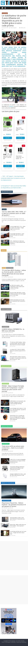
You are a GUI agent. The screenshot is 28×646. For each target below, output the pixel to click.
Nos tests (4, 209)
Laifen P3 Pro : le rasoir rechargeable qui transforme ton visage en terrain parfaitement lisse (18, 461)
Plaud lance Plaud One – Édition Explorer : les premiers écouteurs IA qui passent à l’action (14, 504)
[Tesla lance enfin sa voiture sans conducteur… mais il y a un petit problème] (14, 429)
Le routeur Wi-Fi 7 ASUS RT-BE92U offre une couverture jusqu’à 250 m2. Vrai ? (17, 351)
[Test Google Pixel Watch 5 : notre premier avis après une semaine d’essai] (5, 233)
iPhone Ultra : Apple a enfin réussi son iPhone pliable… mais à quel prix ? (18, 525)
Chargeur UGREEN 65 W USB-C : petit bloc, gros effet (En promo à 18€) (18, 474)
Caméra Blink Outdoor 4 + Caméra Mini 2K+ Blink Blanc (7, 129)
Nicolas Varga (12, 216)
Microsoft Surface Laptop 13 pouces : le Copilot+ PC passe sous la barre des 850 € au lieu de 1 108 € (18, 358)
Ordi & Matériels (10, 267)
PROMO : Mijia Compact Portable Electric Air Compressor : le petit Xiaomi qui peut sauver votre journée (13, 388)
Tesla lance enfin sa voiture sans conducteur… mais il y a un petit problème (13, 448)
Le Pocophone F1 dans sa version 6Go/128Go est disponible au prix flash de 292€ (13, 186)
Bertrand (11, 277)
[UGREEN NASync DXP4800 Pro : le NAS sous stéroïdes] (14, 312)
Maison (3, 267)
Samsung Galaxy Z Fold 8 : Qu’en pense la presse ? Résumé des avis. (17, 518)
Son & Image (4, 13)
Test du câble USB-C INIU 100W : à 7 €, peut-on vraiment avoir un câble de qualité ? (14, 213)
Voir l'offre (7, 137)
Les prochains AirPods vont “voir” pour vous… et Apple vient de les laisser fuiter (18, 533)
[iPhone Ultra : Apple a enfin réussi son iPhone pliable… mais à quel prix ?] (5, 524)
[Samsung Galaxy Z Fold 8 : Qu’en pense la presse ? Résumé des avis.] (5, 517)
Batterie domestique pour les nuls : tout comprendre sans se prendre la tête (17, 301)
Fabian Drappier (13, 27)
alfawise (21, 27)
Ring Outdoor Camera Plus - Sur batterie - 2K (20, 157)
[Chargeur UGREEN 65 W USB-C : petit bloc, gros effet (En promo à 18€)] (5, 473)
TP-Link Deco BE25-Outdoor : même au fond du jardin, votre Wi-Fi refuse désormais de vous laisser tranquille (14, 272)
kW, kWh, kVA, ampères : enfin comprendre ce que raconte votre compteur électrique (17, 286)
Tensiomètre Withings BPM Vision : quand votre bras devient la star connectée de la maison (17, 468)
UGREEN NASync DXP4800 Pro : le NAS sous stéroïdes (13, 330)
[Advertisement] (14, 555)
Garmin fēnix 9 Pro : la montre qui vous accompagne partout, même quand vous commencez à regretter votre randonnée (17, 417)
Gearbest (11, 106)
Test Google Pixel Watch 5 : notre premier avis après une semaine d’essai (17, 235)
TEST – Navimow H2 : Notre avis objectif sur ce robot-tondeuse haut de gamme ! (17, 242)
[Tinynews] (2, 8)
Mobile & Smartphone (6, 500)
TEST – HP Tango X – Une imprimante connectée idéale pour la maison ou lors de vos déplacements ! (13, 178)
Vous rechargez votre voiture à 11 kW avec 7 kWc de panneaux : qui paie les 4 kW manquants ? (18, 409)
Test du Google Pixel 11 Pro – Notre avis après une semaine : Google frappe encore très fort (17, 228)
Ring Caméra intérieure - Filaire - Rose (20, 129)
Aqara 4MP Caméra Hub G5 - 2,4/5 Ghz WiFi (7, 157)
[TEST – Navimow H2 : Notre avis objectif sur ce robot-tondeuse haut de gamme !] (5, 240)
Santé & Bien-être (5, 443)
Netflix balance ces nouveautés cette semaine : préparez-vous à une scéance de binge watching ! (18, 402)
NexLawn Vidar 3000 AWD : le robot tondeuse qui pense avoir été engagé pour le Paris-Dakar (18, 294)
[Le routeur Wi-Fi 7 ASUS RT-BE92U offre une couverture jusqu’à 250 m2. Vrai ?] (5, 348)
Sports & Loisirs (5, 383)
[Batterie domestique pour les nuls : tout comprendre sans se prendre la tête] (5, 299)
